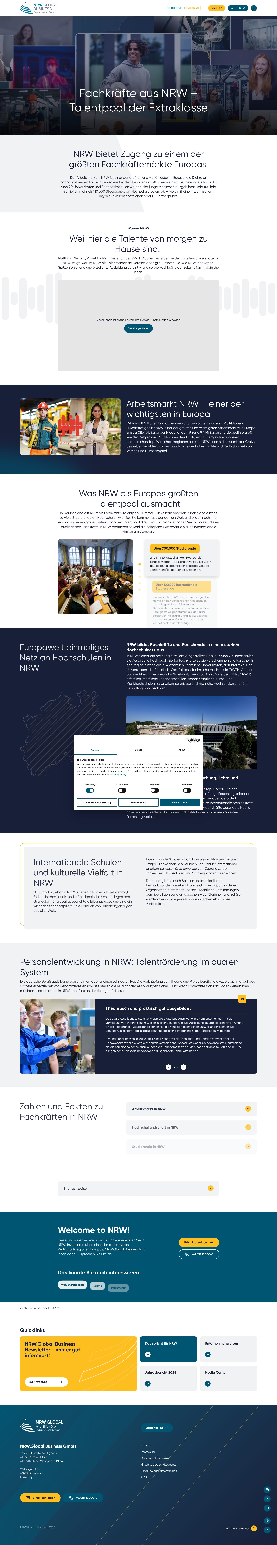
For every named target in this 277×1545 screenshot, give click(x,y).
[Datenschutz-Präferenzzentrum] (267, 1530)
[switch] (122, 790)
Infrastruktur (118, 1285)
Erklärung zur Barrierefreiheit (159, 1471)
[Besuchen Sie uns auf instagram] (267, 1498)
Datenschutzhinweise (155, 1458)
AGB (144, 1477)
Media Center (216, 1372)
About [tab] (182, 750)
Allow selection (138, 802)
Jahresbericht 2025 (160, 1372)
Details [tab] (138, 750)
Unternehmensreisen (221, 1343)
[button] (168, 1067)
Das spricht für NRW (161, 1343)
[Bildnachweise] (211, 1188)
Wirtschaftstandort (72, 1284)
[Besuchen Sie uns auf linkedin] (267, 1489)
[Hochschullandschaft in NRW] (248, 1126)
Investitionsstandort (169, 1290)
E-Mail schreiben (195, 1242)
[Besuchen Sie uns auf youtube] (267, 1508)
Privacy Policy (118, 774)
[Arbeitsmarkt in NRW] (248, 1108)
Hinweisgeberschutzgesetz (158, 1464)
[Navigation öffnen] (254, 8)
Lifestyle (195, 1290)
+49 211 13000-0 (203, 1254)
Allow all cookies (180, 802)
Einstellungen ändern (138, 328)
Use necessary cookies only (97, 802)
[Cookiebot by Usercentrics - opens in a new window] (187, 740)
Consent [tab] (95, 750)
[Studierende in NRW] (248, 1144)
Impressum (148, 1452)
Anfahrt (145, 1445)
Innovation (141, 1287)
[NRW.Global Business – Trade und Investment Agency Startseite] (39, 8)
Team (214, 8)
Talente (97, 1284)
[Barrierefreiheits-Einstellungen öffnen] (267, 1520)
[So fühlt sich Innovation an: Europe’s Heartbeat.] (183, 8)
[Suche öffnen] (232, 8)
